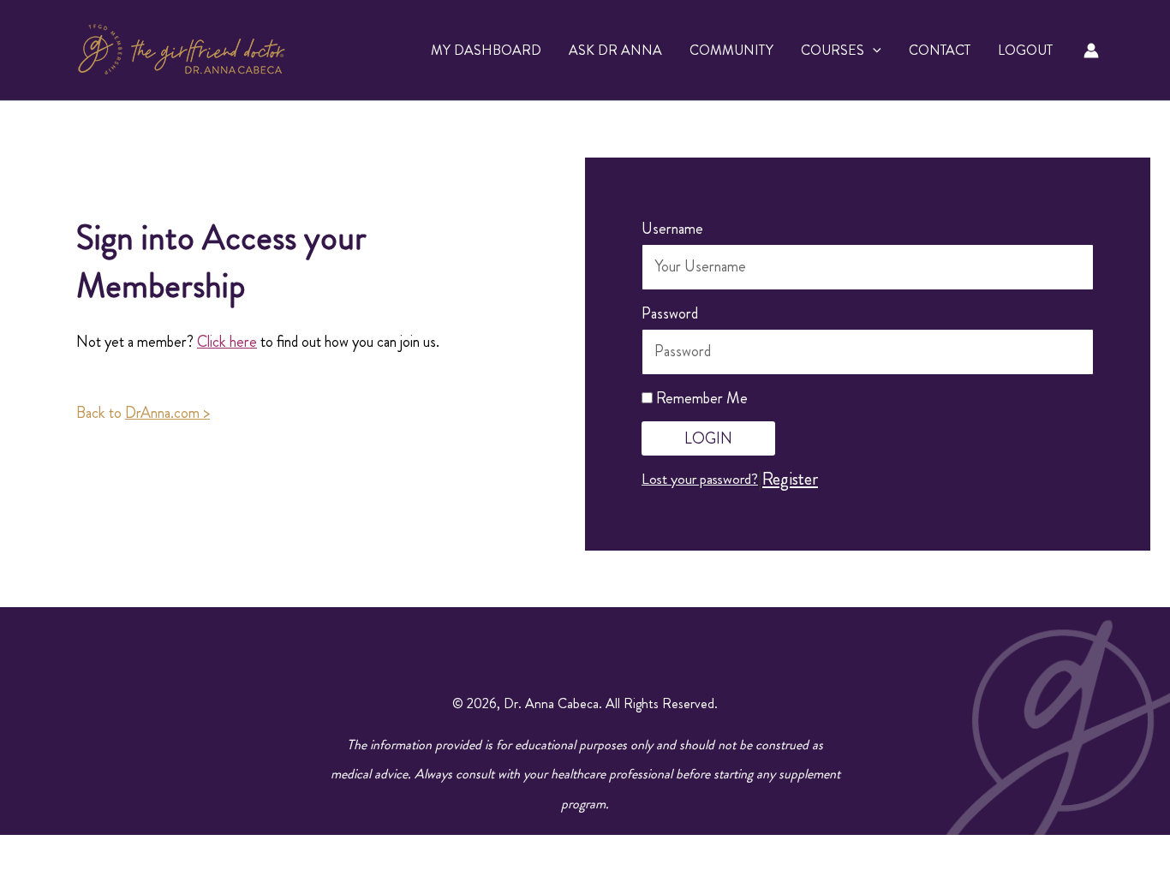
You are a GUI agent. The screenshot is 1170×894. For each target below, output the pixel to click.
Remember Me (700, 398)
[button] (872, 50)
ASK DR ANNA (615, 50)
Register (790, 479)
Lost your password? (700, 479)
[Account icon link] (1091, 50)
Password (670, 313)
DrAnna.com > (167, 413)
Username (672, 229)
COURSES (832, 50)
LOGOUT (1025, 50)
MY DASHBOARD (486, 50)
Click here (227, 342)
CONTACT (939, 50)
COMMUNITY (731, 50)
